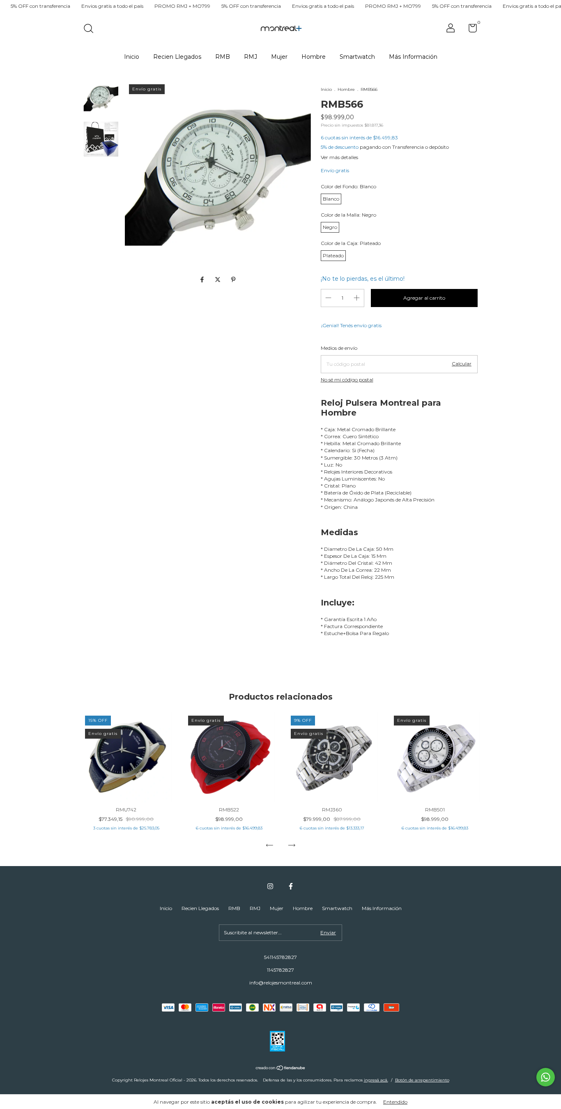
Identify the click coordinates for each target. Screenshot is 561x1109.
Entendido (395, 1102)
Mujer (279, 56)
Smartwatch (357, 56)
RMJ (250, 56)
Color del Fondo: (348, 186)
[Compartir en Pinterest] (233, 280)
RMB (222, 56)
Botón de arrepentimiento (422, 1080)
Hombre (313, 56)
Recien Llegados (177, 56)
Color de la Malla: (348, 215)
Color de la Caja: (351, 243)
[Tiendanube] (280, 1068)
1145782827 (280, 970)
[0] (470, 30)
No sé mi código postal (347, 380)
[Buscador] (91, 29)
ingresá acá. (376, 1080)
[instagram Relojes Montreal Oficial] (270, 886)
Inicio (131, 56)
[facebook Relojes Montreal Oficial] (290, 886)
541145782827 (280, 957)
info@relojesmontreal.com (280, 983)
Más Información (413, 56)
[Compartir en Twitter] (218, 280)
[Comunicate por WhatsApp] (545, 1077)
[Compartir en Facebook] (203, 280)
